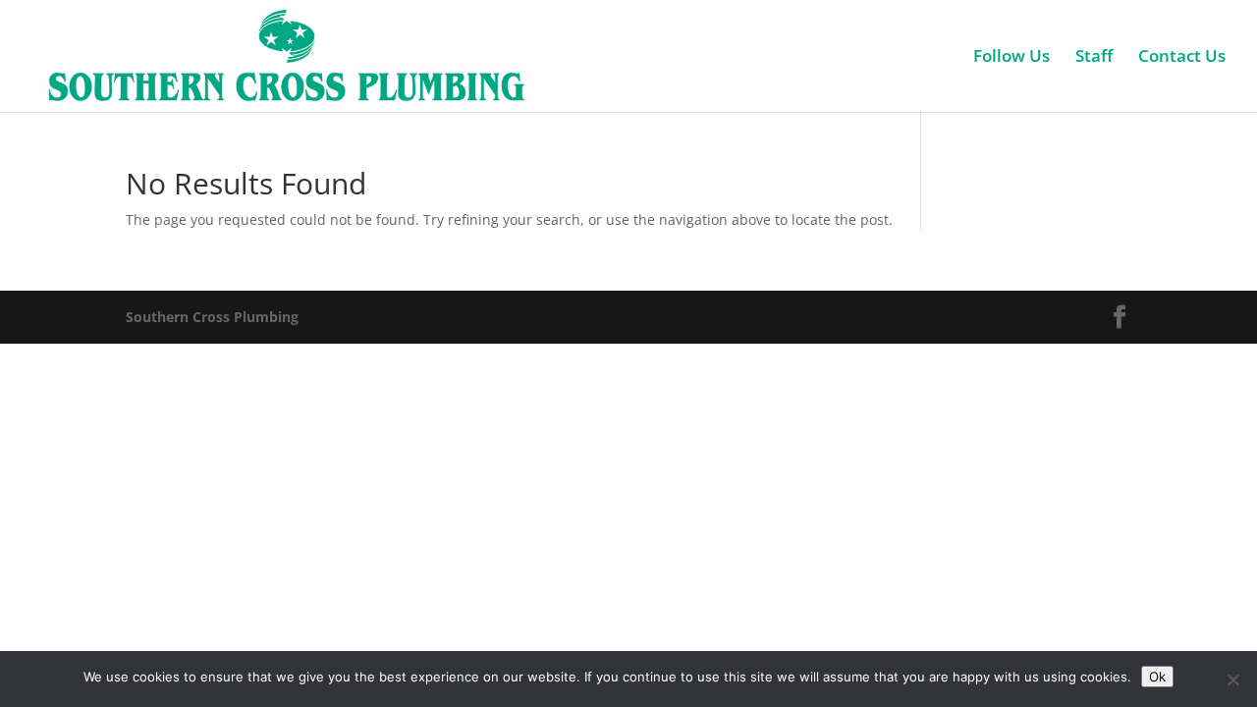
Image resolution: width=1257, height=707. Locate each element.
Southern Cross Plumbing (212, 316)
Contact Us (1182, 58)
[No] (1232, 679)
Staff (1094, 58)
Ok (1157, 676)
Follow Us (1011, 58)
